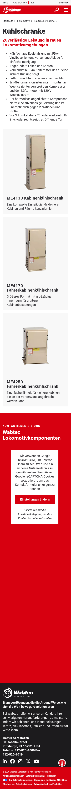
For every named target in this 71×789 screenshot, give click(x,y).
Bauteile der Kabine (44, 21)
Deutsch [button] (63, 3)
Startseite (8, 21)
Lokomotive (23, 21)
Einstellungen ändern (35, 499)
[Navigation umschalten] (66, 10)
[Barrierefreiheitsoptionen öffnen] (62, 763)
